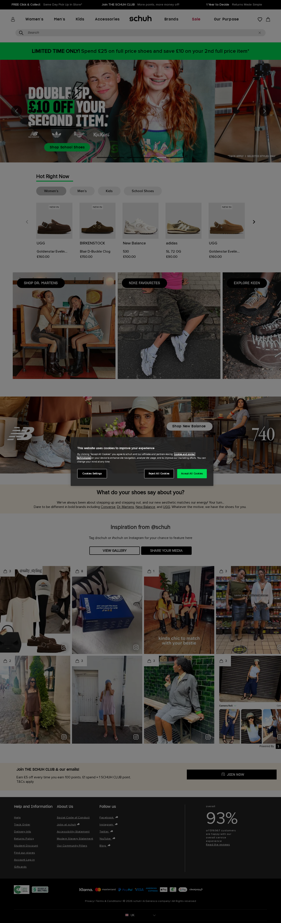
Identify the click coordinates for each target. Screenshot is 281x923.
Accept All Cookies (192, 473)
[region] (142, 461)
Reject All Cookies (159, 473)
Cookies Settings (92, 473)
